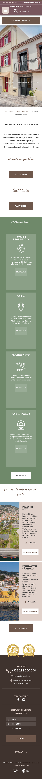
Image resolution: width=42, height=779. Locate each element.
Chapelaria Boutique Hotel (21, 6)
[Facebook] (18, 699)
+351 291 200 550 (23, 670)
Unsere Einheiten (21, 111)
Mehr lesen (21, 272)
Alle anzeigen (21, 174)
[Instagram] (23, 699)
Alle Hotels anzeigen (31, 2)
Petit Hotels (8, 111)
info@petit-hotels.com (22, 676)
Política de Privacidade (21, 765)
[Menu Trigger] (5, 10)
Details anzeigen (30, 552)
